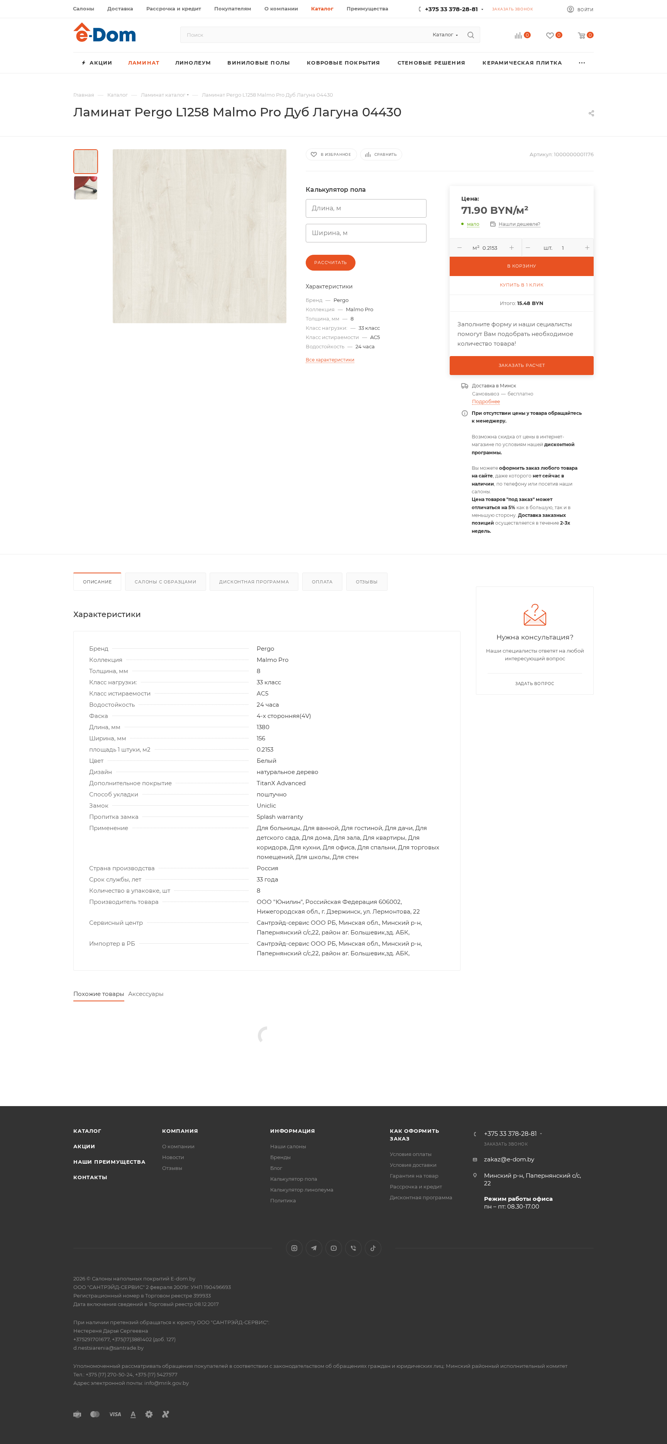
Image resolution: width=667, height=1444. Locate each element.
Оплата (322, 582)
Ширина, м (330, 233)
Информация (292, 1131)
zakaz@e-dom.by (509, 1159)
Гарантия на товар (414, 1176)
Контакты (90, 1177)
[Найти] (470, 35)
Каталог (87, 1131)
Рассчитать (330, 262)
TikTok (373, 1248)
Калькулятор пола (293, 1179)
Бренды (280, 1157)
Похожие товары (98, 993)
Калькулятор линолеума (302, 1190)
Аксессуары (146, 993)
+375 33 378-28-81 (451, 9)
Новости (173, 1157)
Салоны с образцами (165, 582)
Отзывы (367, 582)
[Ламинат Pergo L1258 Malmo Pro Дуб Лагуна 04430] (199, 236)
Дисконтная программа (254, 582)
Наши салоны (288, 1146)
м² (475, 247)
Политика (283, 1200)
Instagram (294, 1248)
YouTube (333, 1248)
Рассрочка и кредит (416, 1186)
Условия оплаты (411, 1154)
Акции (84, 1146)
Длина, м (326, 208)
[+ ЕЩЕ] (582, 63)
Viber (353, 1248)
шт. (547, 247)
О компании (178, 1146)
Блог (276, 1168)
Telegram (314, 1248)
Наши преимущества (109, 1162)
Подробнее (486, 401)
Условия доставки (413, 1165)
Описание (97, 582)
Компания (180, 1131)
